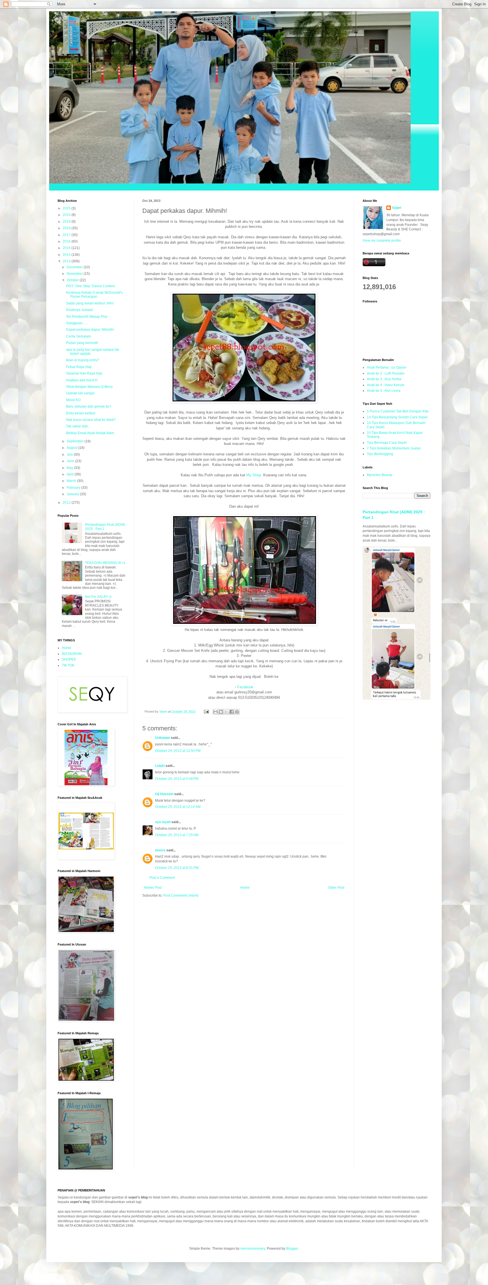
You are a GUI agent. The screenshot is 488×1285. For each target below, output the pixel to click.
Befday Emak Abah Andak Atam (90, 433)
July (70, 455)
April (71, 474)
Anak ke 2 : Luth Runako (385, 373)
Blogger (292, 1249)
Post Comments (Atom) (181, 895)
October (73, 280)
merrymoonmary (252, 1249)
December (75, 267)
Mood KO (73, 400)
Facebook (245, 687)
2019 (67, 222)
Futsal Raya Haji (78, 367)
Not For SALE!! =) (98, 597)
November (75, 274)
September (75, 441)
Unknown (162, 738)
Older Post (336, 888)
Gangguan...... (77, 323)
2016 (67, 241)
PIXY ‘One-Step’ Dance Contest (90, 286)
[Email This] (215, 712)
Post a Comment (162, 878)
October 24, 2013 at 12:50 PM (178, 751)
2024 (67, 215)
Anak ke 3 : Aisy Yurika (384, 379)
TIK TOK (68, 665)
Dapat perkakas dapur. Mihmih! (90, 330)
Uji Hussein (164, 794)
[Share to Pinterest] (237, 712)
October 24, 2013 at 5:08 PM (177, 779)
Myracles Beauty (379, 475)
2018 (67, 228)
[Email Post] (206, 711)
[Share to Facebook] (231, 712)
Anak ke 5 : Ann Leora (383, 391)
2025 (67, 208)
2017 (67, 235)
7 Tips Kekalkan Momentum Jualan (394, 448)
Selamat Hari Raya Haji (84, 373)
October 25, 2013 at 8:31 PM (177, 868)
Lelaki (160, 766)
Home (245, 888)
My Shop (253, 475)
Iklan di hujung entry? (82, 360)
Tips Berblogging (380, 454)
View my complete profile (382, 241)
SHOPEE (69, 659)
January (73, 494)
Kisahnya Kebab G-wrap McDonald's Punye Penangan (94, 294)
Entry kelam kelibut (80, 413)
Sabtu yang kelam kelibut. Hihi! (90, 303)
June (71, 461)
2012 (67, 503)
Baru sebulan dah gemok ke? (88, 406)
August (72, 448)
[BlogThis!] (221, 712)
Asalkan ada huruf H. (82, 380)
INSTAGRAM (72, 654)
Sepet (396, 208)
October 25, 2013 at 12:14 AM (178, 807)
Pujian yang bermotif (82, 343)
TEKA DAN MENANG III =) (105, 563)
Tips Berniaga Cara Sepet (387, 443)
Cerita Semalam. (79, 336)
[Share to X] (226, 712)
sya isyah (163, 822)
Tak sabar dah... (78, 426)
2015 (67, 248)
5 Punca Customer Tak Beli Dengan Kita (397, 411)
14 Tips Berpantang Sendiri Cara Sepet (397, 417)
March (72, 481)
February (74, 488)
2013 (67, 261)
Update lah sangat (80, 393)
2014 (67, 255)
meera (160, 850)
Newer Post (153, 888)
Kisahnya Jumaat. (79, 310)
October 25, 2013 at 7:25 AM (177, 835)
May (70, 468)
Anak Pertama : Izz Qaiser (386, 367)
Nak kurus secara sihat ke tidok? (91, 420)
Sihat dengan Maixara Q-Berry (89, 387)
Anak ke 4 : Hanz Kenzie (385, 385)
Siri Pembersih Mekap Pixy (86, 317)
